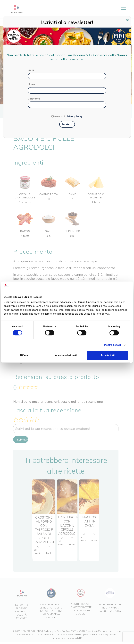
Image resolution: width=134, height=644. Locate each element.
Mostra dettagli (113, 344)
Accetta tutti (108, 355)
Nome (31, 84)
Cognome (34, 98)
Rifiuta (24, 355)
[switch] (49, 332)
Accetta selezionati (66, 355)
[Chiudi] (128, 20)
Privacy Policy (75, 116)
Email (31, 70)
